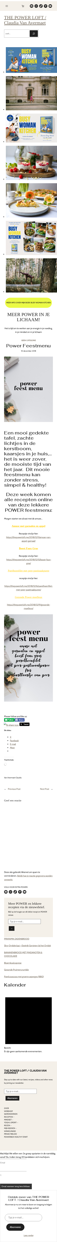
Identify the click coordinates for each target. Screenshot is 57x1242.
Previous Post (14, 789)
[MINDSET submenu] (12, 1119)
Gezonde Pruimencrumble (16, 969)
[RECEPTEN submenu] (13, 1116)
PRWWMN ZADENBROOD (16, 938)
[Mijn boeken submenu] (16, 1128)
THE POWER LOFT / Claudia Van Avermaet (25, 20)
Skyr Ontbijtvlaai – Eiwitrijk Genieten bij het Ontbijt (27, 945)
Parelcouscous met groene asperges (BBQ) (24, 976)
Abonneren (12, 1098)
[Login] (15, 6)
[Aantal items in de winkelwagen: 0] (23, 6)
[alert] (28, 1022)
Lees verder (28, 1235)
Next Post (44, 789)
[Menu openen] (6, 6)
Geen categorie (28, 340)
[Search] (34, 33)
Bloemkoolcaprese (12, 963)
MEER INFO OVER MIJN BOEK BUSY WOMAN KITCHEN (28, 303)
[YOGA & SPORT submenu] (17, 1122)
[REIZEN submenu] (11, 1125)
